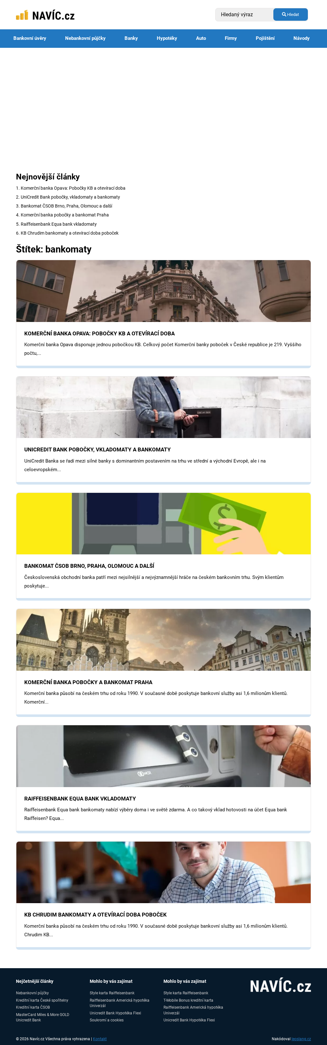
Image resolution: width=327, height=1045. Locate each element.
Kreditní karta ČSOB (33, 1007)
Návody (301, 38)
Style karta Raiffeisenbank (112, 992)
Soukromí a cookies (107, 1020)
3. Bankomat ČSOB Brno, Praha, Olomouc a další (64, 205)
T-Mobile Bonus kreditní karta (188, 1000)
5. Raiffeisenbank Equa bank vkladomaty (56, 224)
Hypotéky (167, 38)
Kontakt (100, 1039)
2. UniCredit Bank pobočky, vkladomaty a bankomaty (68, 197)
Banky (131, 38)
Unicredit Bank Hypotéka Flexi (115, 1013)
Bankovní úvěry (29, 38)
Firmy (231, 38)
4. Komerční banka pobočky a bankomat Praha (62, 214)
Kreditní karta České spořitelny (42, 1000)
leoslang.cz (301, 1039)
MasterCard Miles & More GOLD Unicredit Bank (42, 1017)
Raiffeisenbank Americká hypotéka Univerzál (119, 1003)
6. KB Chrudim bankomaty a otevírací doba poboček (67, 233)
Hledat (292, 14)
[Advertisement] (163, 95)
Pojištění (265, 38)
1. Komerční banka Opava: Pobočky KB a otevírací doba (70, 188)
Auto (201, 38)
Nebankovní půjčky (85, 38)
